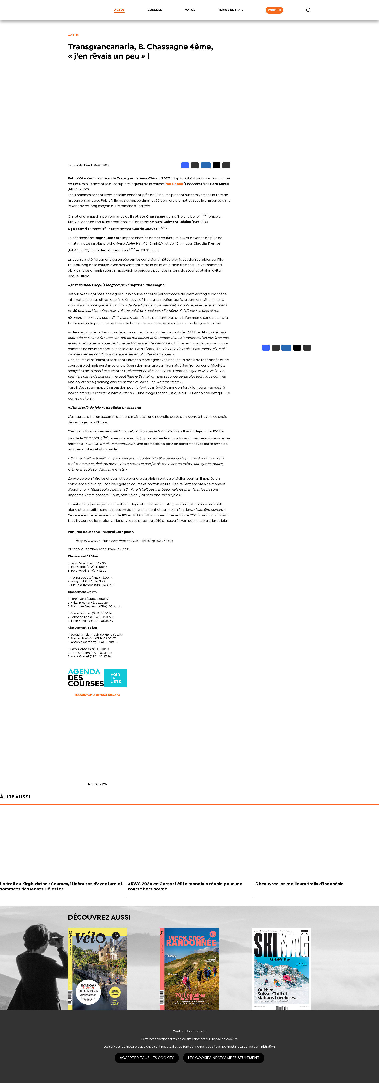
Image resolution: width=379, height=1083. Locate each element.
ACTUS (119, 10)
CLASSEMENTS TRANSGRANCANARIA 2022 (99, 549)
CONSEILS (154, 10)
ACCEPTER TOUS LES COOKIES (147, 1058)
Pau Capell (174, 184)
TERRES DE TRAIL (230, 10)
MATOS (190, 10)
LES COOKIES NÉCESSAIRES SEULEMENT (223, 1058)
